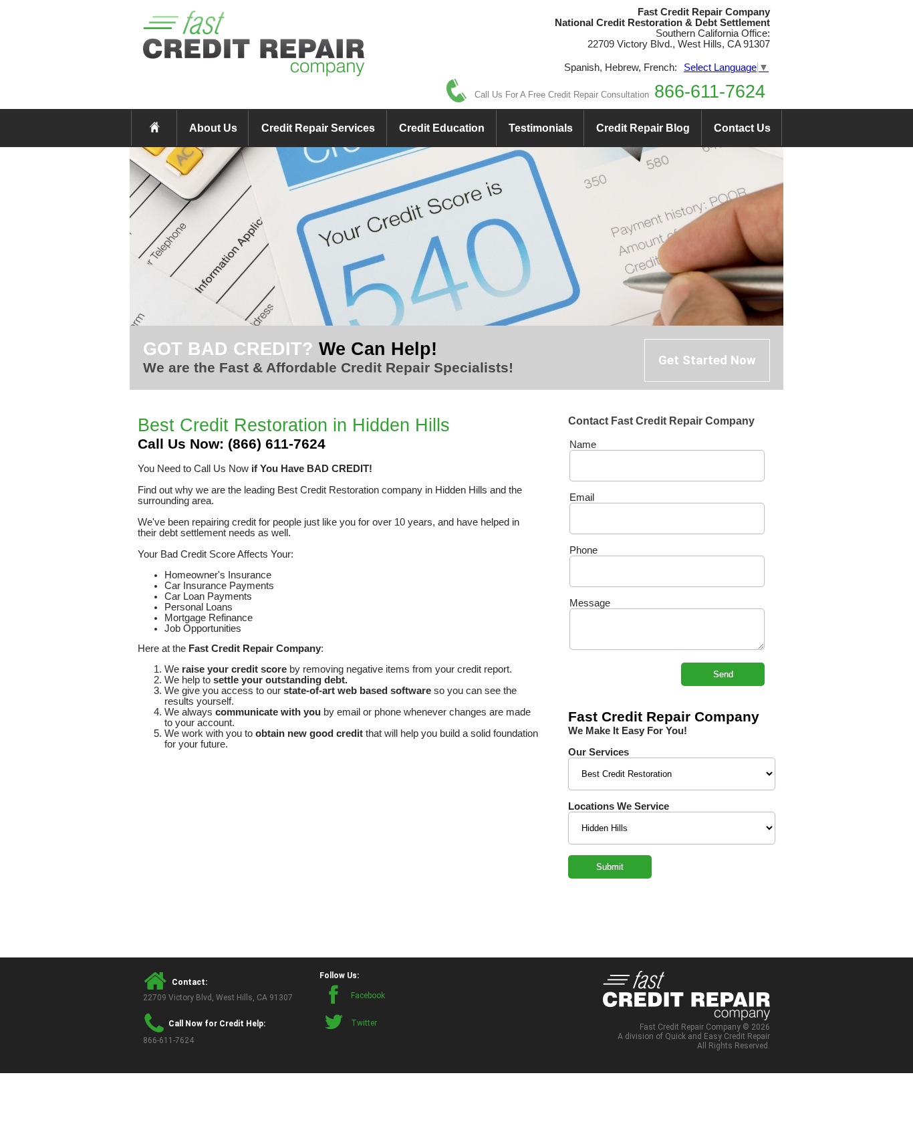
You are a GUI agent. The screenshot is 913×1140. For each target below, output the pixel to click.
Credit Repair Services (318, 128)
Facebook (368, 995)
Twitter (364, 1023)
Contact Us (742, 128)
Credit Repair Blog (643, 128)
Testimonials (541, 128)
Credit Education (442, 128)
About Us (213, 128)
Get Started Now (707, 360)
